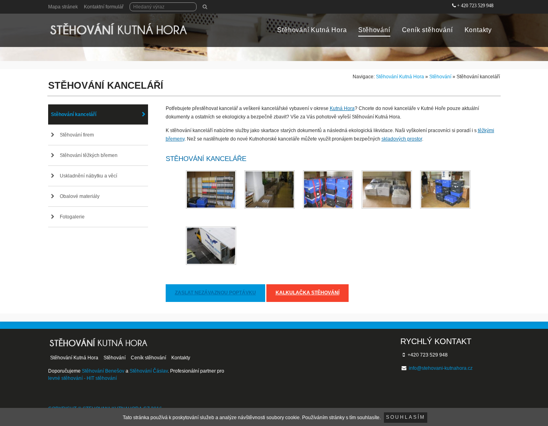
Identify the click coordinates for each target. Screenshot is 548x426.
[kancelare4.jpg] (386, 189)
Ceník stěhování (427, 29)
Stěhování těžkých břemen (89, 155)
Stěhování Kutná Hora (312, 29)
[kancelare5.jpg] (445, 189)
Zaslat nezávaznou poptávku (215, 293)
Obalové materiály (79, 196)
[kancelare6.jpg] (211, 245)
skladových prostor (402, 139)
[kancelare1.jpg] (211, 189)
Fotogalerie (72, 217)
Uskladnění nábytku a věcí (88, 176)
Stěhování (374, 29)
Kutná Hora (342, 108)
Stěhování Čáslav (149, 371)
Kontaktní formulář (104, 7)
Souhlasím (405, 417)
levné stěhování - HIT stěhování (82, 378)
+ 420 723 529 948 (475, 5)
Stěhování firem (77, 135)
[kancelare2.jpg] (269, 189)
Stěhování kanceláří (73, 114)
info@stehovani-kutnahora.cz (441, 368)
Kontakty (478, 29)
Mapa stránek (63, 7)
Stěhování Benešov (103, 371)
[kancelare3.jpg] (328, 189)
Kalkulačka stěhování (307, 293)
